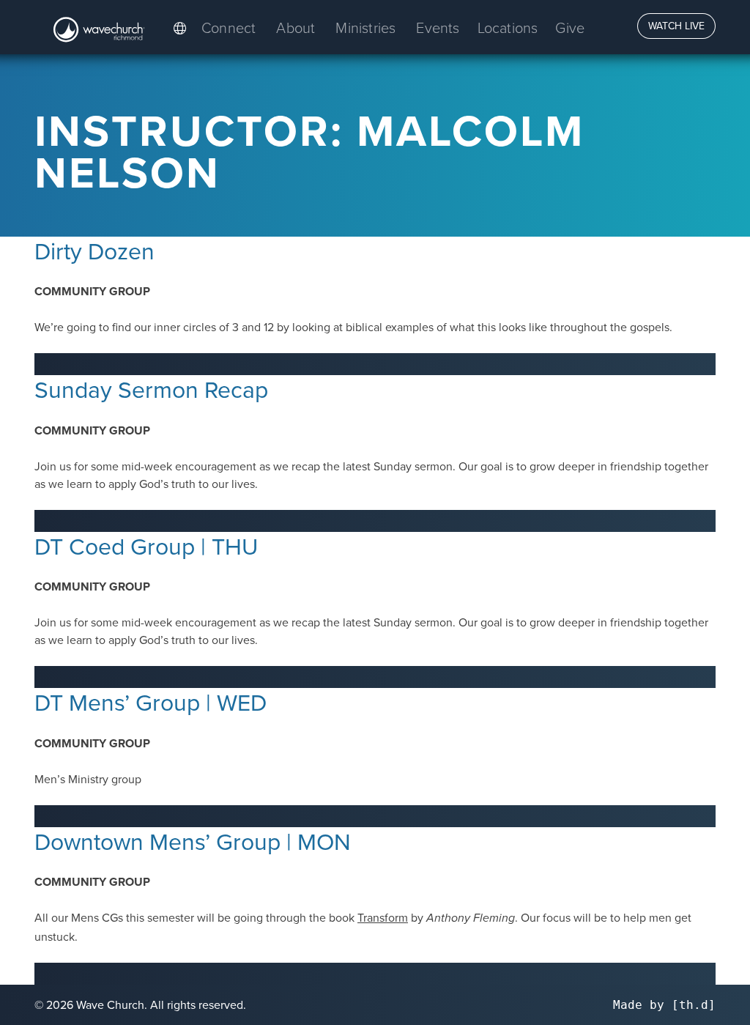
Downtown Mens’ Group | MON (192, 840)
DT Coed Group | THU (146, 545)
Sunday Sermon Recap (151, 388)
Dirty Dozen (94, 250)
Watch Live (676, 25)
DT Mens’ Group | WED (150, 701)
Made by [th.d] (664, 1005)
